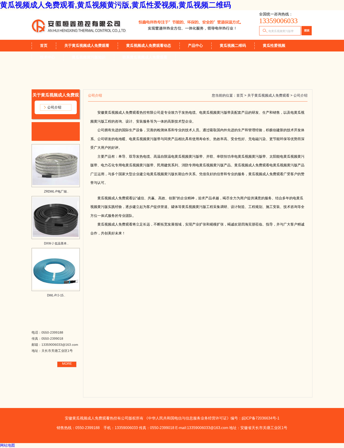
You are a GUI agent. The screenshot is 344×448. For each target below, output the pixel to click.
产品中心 (195, 45)
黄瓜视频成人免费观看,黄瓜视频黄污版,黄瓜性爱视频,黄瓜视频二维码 (115, 5)
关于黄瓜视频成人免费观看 (86, 45)
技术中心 (47, 57)
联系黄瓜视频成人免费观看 (144, 57)
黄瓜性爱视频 (274, 45)
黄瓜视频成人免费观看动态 (148, 45)
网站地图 (7, 445)
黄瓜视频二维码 (233, 45)
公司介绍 (54, 107)
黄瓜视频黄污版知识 (89, 57)
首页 (44, 45)
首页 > (241, 95)
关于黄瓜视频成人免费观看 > (270, 95)
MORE (67, 363)
